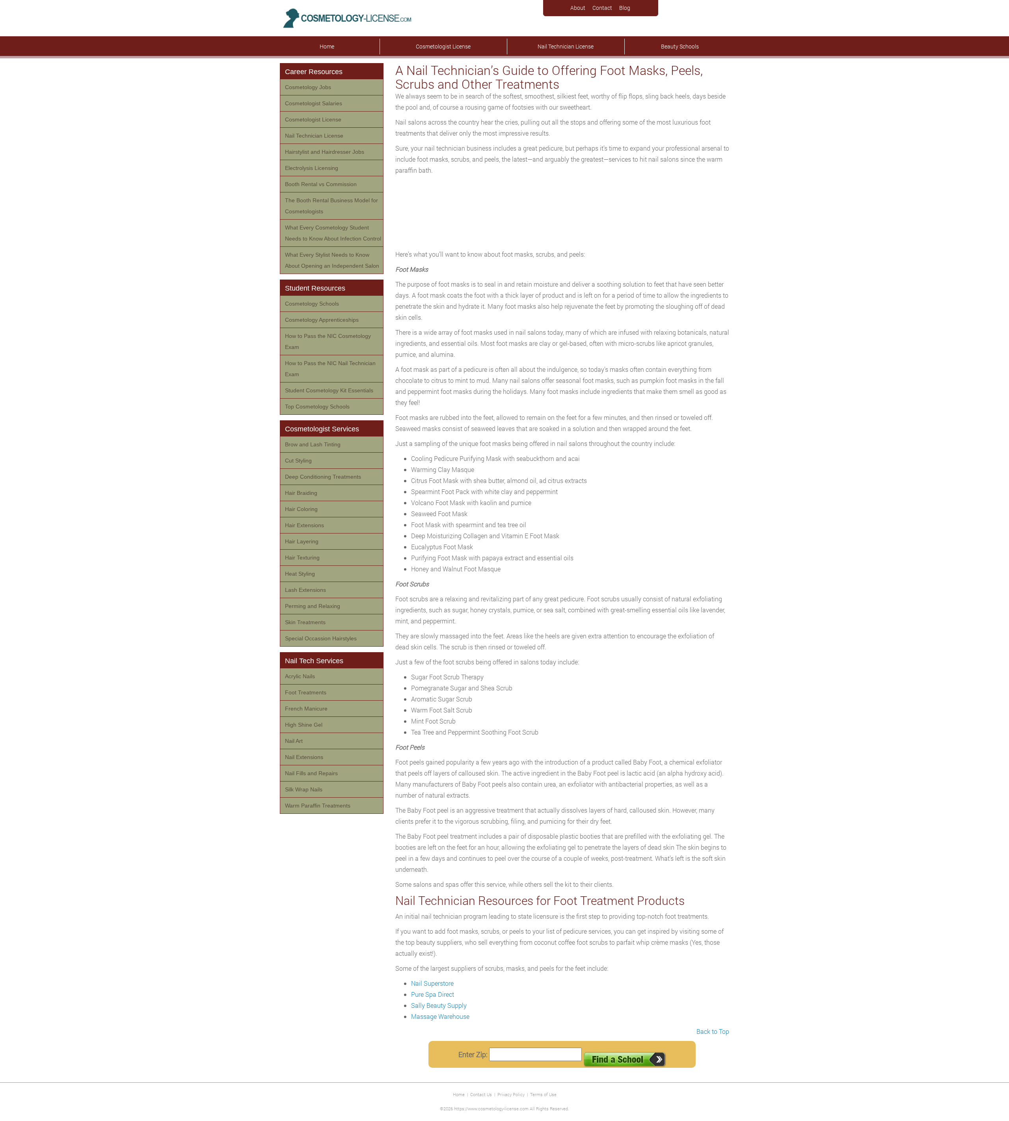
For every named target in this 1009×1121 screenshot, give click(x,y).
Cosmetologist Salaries (313, 103)
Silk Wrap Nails (303, 789)
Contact (602, 7)
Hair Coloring (301, 509)
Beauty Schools (680, 46)
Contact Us (481, 1094)
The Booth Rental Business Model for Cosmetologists (331, 206)
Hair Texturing (302, 557)
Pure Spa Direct (432, 994)
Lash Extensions (305, 590)
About (577, 7)
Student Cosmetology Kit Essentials (329, 390)
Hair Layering (301, 541)
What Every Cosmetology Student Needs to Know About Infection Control (333, 233)
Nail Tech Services (314, 661)
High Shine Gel (303, 725)
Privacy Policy (511, 1094)
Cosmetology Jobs (308, 87)
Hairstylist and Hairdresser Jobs (324, 152)
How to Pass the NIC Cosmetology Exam (328, 341)
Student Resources (315, 288)
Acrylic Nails (300, 676)
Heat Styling (300, 574)
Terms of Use (543, 1094)
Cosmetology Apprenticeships (322, 320)
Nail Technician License (566, 46)
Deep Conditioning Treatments (323, 477)
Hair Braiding (301, 493)
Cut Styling (298, 460)
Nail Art (294, 741)
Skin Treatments (305, 622)
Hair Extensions (304, 525)
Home (327, 46)
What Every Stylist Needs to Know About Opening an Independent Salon (332, 260)
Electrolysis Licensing (311, 168)
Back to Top (712, 1031)
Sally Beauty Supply (439, 1005)
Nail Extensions (304, 757)
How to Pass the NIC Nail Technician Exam (330, 368)
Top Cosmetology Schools (317, 406)
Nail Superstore (432, 983)
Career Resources (314, 72)
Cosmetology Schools (312, 303)
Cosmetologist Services (322, 429)
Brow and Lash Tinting (313, 444)
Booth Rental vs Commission (321, 184)
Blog (624, 7)
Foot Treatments (305, 692)
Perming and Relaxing (312, 606)
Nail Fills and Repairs (311, 773)
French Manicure (306, 708)
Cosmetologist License (443, 46)
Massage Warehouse (440, 1016)
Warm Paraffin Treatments (317, 805)
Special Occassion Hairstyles (321, 638)
